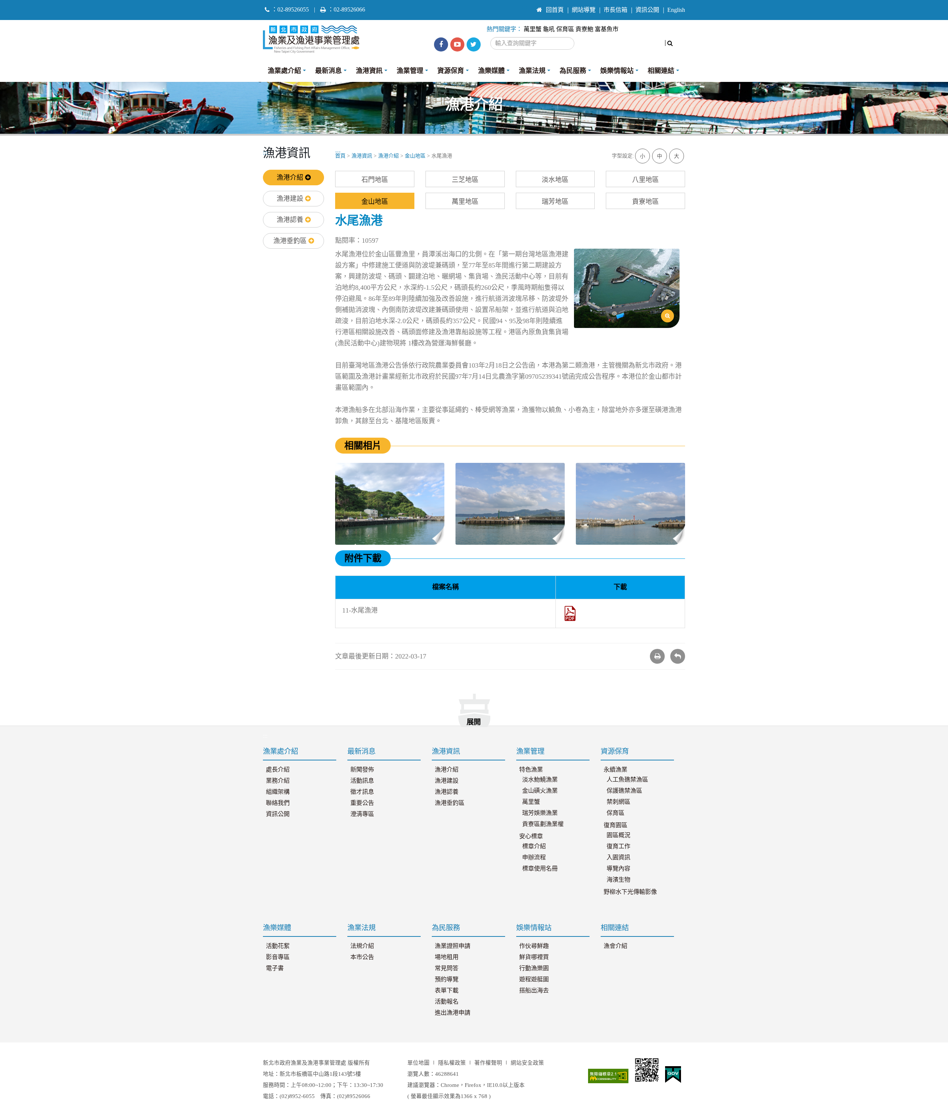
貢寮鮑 (584, 29)
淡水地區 (555, 179)
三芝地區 (465, 179)
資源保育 (450, 70)
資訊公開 (647, 10)
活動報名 (446, 1001)
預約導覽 (446, 979)
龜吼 (549, 29)
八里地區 (645, 179)
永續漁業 (615, 769)
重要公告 (362, 803)
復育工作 (618, 846)
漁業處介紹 (284, 70)
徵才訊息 (362, 792)
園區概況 (618, 835)
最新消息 (328, 70)
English (676, 10)
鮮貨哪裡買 (534, 957)
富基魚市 (606, 29)
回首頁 (555, 10)
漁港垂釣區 (290, 241)
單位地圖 (418, 1063)
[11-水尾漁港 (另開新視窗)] (570, 613)
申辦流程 (534, 857)
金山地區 (415, 156)
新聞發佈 (362, 769)
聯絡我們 (278, 803)
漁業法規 (532, 70)
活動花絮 (278, 946)
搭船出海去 (534, 990)
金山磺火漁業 (540, 790)
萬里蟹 (532, 29)
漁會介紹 (615, 946)
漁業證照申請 (452, 946)
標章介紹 (534, 846)
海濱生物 (618, 879)
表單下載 (446, 990)
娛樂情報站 (617, 70)
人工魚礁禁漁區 (627, 779)
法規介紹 (362, 946)
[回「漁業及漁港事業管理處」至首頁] (314, 37)
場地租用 (446, 957)
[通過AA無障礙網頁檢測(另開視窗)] (608, 1076)
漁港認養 (291, 219)
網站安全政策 (527, 1063)
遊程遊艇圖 (534, 979)
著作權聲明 (488, 1063)
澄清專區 (362, 814)
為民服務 (573, 70)
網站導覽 (583, 10)
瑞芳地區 (555, 201)
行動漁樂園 (534, 968)
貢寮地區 (645, 201)
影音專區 (278, 957)
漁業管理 (410, 70)
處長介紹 (278, 769)
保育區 (565, 29)
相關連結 (661, 70)
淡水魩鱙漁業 (540, 779)
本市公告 (362, 957)
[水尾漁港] (627, 288)
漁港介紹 (291, 177)
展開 (474, 722)
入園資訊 (618, 857)
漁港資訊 (369, 70)
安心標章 (531, 836)
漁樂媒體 (491, 70)
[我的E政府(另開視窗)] (673, 1074)
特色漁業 (531, 769)
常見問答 (446, 968)
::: (524, 6)
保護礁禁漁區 (624, 790)
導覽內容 (618, 868)
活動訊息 (362, 780)
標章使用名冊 (540, 868)
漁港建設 (291, 198)
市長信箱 (615, 10)
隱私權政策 (452, 1063)
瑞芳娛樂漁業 (540, 813)
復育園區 (615, 825)
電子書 (275, 968)
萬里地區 (465, 201)
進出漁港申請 (452, 1012)
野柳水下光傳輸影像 (630, 892)
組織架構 (278, 792)
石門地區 (374, 179)
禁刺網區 (618, 802)
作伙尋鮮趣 (534, 946)
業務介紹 (278, 780)
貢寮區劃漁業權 (543, 824)
